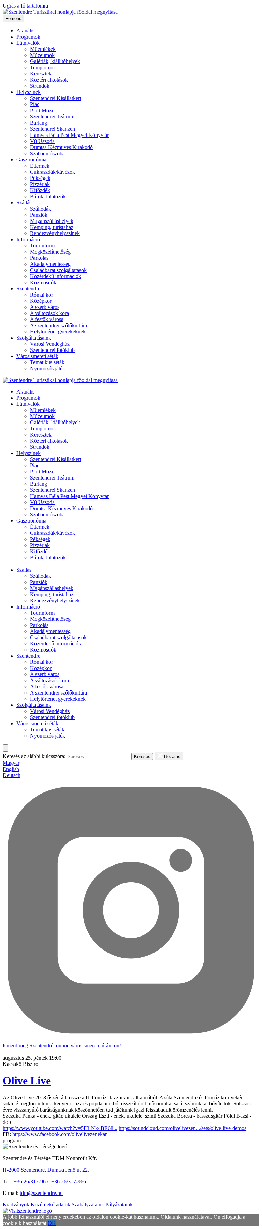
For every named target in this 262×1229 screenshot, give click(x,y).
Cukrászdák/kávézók (52, 172)
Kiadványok (17, 1204)
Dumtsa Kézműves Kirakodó (61, 147)
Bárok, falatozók (48, 196)
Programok (28, 37)
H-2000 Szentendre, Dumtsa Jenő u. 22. (46, 1170)
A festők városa (46, 319)
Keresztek (41, 73)
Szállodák (40, 209)
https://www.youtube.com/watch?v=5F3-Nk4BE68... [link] (60, 1128)
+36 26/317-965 (31, 1181)
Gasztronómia (31, 159)
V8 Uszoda (42, 141)
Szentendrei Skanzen (52, 129)
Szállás (23, 202)
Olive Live (27, 1080)
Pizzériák (40, 184)
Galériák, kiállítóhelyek (55, 61)
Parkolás (39, 258)
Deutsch (11, 775)
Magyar (11, 763)
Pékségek (40, 178)
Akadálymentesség (50, 264)
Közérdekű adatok (51, 1204)
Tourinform (42, 245)
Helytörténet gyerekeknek (58, 331)
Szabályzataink (88, 1204)
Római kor (41, 295)
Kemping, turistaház (51, 227)
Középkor (41, 301)
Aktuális (25, 30)
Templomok (43, 67)
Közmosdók (43, 282)
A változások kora (49, 313)
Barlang (38, 123)
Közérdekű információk (55, 276)
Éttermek (39, 166)
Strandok (39, 86)
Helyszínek (28, 92)
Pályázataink (119, 1204)
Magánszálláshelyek (51, 221)
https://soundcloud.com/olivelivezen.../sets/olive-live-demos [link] (182, 1128)
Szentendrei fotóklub (52, 350)
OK (52, 1223)
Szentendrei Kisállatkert (55, 98)
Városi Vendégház (50, 344)
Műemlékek (43, 49)
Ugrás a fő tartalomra (25, 6)
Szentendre (28, 288)
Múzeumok (42, 55)
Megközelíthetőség (50, 252)
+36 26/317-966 (68, 1181)
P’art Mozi (41, 110)
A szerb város (44, 307)
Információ (28, 239)
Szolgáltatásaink (33, 338)
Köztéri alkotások (49, 80)
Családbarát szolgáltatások (58, 270)
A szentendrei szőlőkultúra (58, 325)
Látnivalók (28, 43)
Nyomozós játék (47, 368)
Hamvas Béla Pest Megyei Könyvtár (69, 135)
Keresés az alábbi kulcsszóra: (34, 756)
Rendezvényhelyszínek (55, 233)
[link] (59, 1134)
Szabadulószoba (47, 153)
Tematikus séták (47, 362)
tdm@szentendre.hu (41, 1193)
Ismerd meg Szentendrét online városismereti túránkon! (62, 1045)
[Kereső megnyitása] (5, 748)
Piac (34, 104)
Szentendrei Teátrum (52, 116)
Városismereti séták (37, 356)
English (11, 769)
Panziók (38, 215)
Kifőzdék (40, 190)
